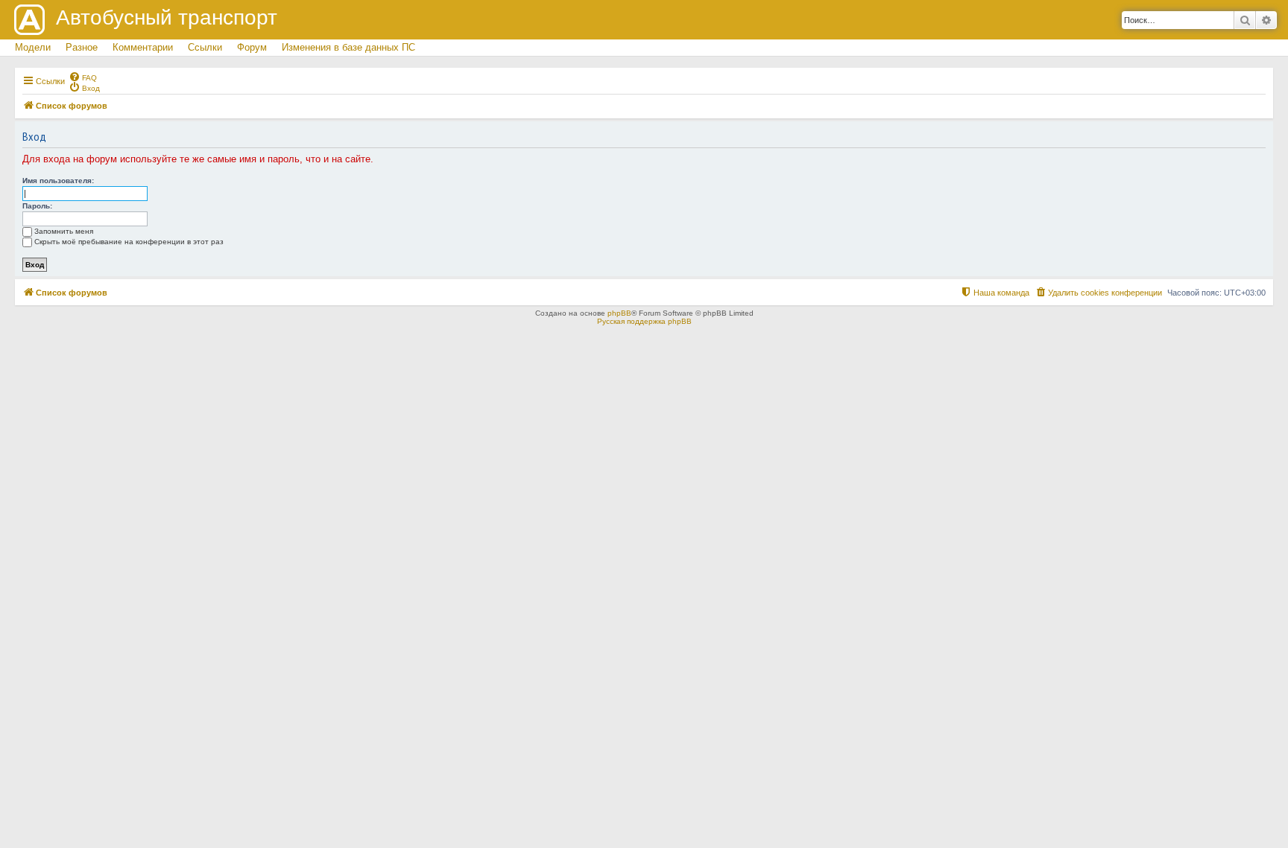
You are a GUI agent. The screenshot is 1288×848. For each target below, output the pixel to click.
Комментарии (143, 47)
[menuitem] (83, 76)
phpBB (619, 313)
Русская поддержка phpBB (644, 321)
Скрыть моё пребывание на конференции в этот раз (129, 241)
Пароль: (37, 206)
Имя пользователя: (58, 180)
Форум (252, 47)
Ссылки (205, 47)
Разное (82, 47)
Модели (33, 47)
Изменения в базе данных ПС (348, 47)
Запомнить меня (63, 231)
